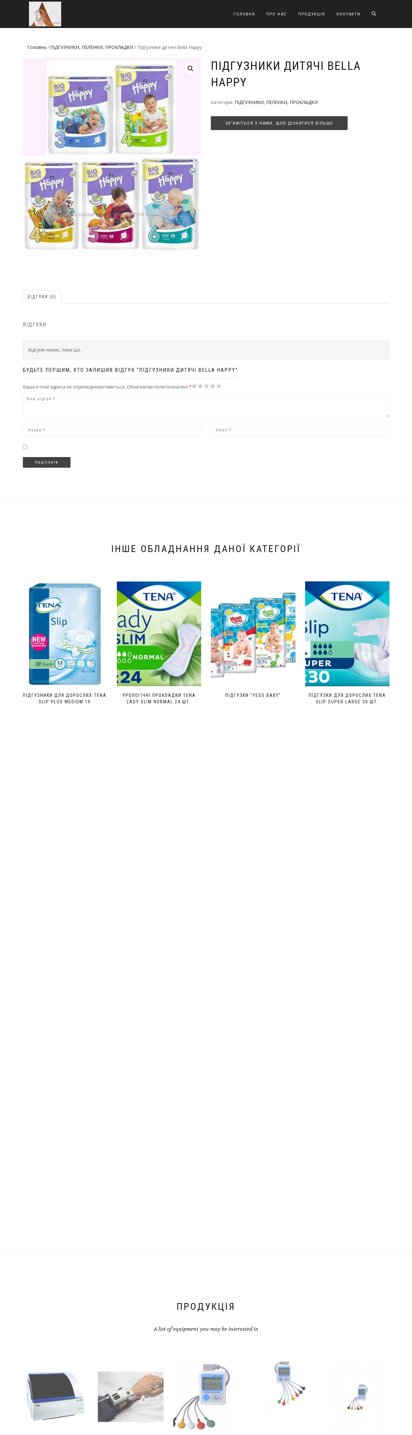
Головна (244, 14)
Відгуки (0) (42, 296)
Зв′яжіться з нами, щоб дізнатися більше (279, 123)
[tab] (42, 297)
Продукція (311, 14)
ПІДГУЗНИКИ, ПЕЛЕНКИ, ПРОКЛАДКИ (91, 47)
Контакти (348, 14)
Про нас (277, 14)
